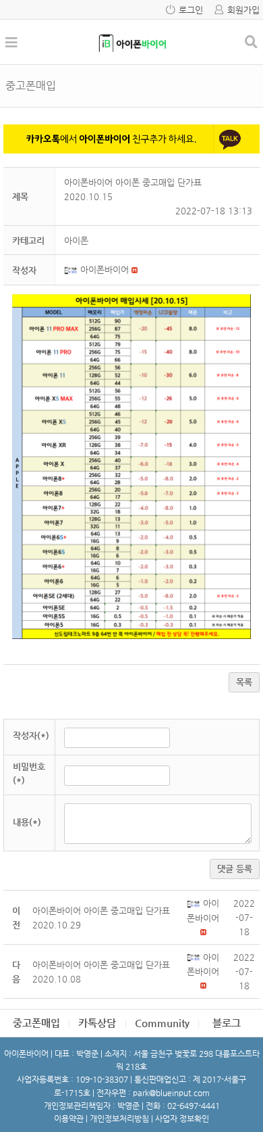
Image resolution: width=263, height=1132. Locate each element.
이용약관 (69, 1118)
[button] (72, 269)
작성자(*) (31, 735)
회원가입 (243, 10)
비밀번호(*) (29, 773)
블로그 (226, 1023)
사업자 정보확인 (182, 1118)
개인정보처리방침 (119, 1118)
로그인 (191, 10)
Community (162, 1023)
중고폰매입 (36, 1023)
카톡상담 (97, 1023)
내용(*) (27, 822)
